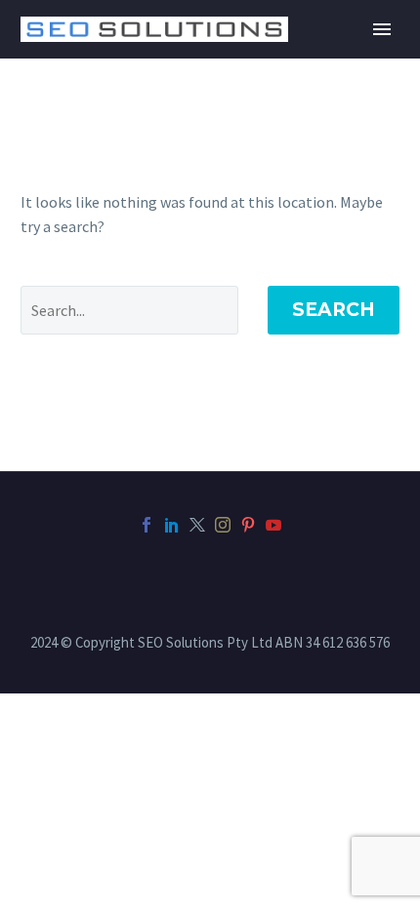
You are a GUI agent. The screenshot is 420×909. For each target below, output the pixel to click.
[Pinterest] (248, 525)
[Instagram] (223, 525)
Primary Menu (381, 29)
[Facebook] (146, 525)
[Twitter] (197, 525)
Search (333, 309)
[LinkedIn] (172, 525)
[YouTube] (273, 525)
